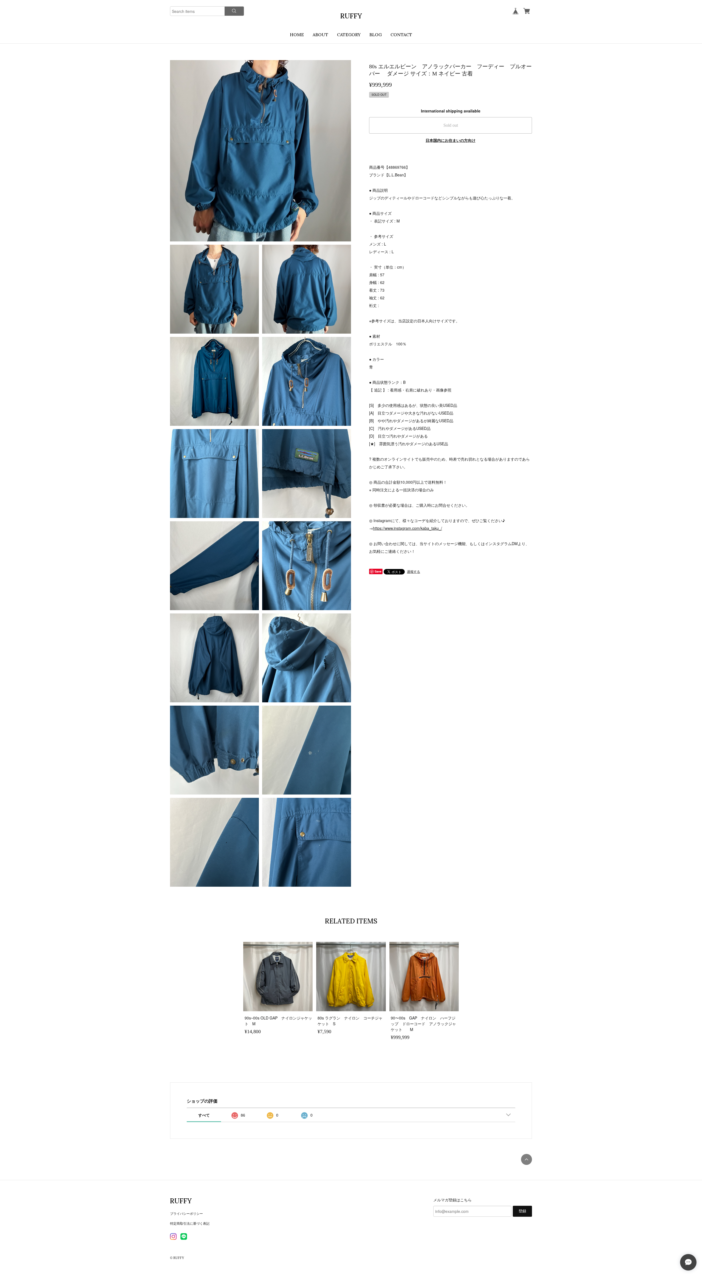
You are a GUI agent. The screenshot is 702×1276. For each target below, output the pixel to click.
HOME (297, 34)
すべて (204, 1115)
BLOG (375, 34)
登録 (522, 1211)
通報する (413, 571)
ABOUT (320, 34)
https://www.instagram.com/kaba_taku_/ (407, 528)
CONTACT (401, 34)
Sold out (450, 125)
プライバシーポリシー (186, 1213)
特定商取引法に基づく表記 (190, 1223)
